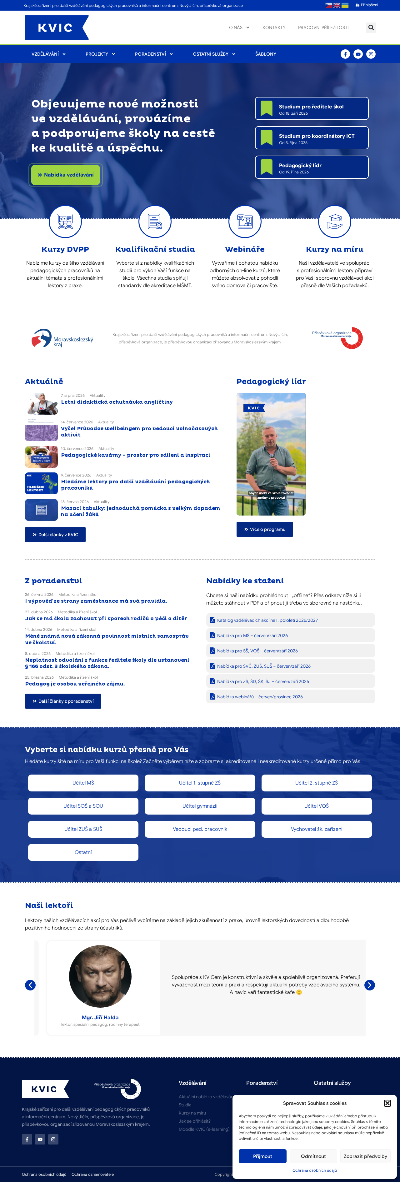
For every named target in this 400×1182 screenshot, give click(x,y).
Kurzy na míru (334, 249)
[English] (337, 5)
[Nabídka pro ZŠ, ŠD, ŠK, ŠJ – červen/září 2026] (212, 681)
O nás (235, 27)
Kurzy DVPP (65, 249)
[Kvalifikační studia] (155, 221)
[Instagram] (371, 54)
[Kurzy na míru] (334, 221)
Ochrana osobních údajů (314, 1170)
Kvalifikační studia (155, 249)
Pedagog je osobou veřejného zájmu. (75, 684)
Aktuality (97, 395)
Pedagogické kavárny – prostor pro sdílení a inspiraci (135, 455)
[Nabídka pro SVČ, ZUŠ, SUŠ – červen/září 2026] (212, 666)
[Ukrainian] (345, 5)
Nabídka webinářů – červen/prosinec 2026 (260, 697)
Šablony (265, 54)
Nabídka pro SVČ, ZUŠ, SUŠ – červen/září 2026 (264, 666)
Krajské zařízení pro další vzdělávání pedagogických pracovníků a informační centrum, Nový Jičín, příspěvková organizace (133, 5)
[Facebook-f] (345, 54)
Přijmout (262, 1156)
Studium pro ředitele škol (311, 107)
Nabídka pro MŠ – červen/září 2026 (252, 635)
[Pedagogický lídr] (266, 167)
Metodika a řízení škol (78, 594)
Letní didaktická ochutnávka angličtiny (117, 402)
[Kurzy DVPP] (65, 221)
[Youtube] (358, 54)
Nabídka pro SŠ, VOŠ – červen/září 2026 (257, 651)
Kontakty (274, 27)
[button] (387, 1103)
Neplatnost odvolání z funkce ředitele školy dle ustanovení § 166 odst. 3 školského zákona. (107, 663)
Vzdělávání (45, 54)
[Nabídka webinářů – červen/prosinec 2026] (212, 696)
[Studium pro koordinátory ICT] (266, 138)
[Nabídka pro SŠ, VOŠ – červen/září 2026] (212, 650)
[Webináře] (245, 221)
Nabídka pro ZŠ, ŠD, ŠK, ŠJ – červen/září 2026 (263, 681)
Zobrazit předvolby (365, 1156)
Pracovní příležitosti (323, 27)
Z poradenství (53, 581)
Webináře (245, 249)
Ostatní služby (210, 54)
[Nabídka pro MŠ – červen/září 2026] (212, 635)
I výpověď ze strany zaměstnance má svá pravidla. (96, 601)
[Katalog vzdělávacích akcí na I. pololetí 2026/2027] (212, 620)
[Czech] (329, 5)
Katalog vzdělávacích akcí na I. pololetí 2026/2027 (267, 620)
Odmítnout (313, 1156)
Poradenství (150, 54)
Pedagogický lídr (300, 165)
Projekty (97, 54)
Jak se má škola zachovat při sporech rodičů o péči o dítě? (106, 619)
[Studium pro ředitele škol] (266, 108)
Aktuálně (44, 382)
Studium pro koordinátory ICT (317, 136)
